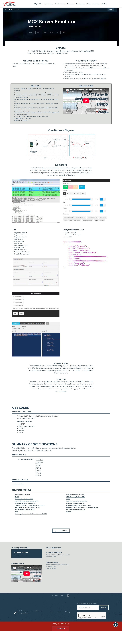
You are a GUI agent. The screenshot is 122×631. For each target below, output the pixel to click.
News (89, 4)
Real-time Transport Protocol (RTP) (76, 501)
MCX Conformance (52, 562)
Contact (104, 4)
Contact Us (60, 628)
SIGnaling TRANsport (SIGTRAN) (75, 503)
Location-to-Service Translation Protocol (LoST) (29, 505)
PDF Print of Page (51, 568)
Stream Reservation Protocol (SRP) (25, 503)
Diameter (69, 511)
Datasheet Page (51, 556)
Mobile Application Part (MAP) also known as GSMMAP (31, 514)
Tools (59, 612)
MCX (16, 511)
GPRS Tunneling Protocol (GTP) (75, 497)
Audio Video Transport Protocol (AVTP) (26, 501)
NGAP (68, 499)
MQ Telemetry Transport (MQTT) (25, 509)
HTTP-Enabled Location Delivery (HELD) (27, 507)
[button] (38, 4)
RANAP (17, 497)
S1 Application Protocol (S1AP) (75, 494)
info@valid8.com (24, 613)
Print (111, 9)
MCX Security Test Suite (54, 552)
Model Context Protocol (22, 494)
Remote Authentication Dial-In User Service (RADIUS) (82, 507)
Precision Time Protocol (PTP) (24, 499)
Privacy (67, 612)
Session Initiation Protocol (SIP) (75, 509)
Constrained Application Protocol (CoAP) (78, 505)
